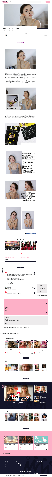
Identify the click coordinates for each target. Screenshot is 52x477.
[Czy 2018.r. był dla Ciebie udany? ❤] (11, 440)
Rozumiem (43, 475)
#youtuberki (9, 257)
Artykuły (6, 464)
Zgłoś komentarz (14, 285)
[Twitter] (2, 271)
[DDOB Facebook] (37, 462)
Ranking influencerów (7, 468)
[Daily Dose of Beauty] (5, 2)
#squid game (23, 257)
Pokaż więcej (26, 378)
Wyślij (20, 267)
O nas (16, 461)
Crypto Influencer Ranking (19, 464)
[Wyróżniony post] (35, 242)
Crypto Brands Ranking (19, 465)
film (22, 242)
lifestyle (7, 364)
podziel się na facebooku (32, 233)
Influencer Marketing (18, 463)
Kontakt (17, 466)
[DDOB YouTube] (41, 462)
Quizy (5, 463)
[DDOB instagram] (39, 462)
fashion (7, 414)
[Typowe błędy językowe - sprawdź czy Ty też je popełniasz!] (41, 440)
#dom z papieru (27, 257)
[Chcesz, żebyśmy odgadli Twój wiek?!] (26, 440)
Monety (6, 467)
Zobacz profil (45, 35)
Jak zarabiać (6, 466)
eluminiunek (9, 287)
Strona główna (6, 461)
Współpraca (6, 465)
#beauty (13, 257)
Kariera (17, 462)
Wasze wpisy (6, 462)
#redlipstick (6, 257)
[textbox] (20, 264)
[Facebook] (2, 273)
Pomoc (16, 467)
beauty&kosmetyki (8, 242)
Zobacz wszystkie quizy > (6, 453)
